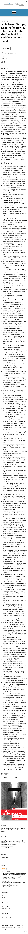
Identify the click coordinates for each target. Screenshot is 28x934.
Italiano (4, 898)
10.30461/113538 (6, 886)
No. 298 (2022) (4, 21)
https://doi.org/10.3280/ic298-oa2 (8, 53)
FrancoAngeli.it (6, 917)
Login (26, 1)
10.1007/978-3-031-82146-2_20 (8, 878)
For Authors (5, 906)
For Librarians (6, 909)
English (4, 896)
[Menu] (14, 12)
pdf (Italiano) (5, 48)
